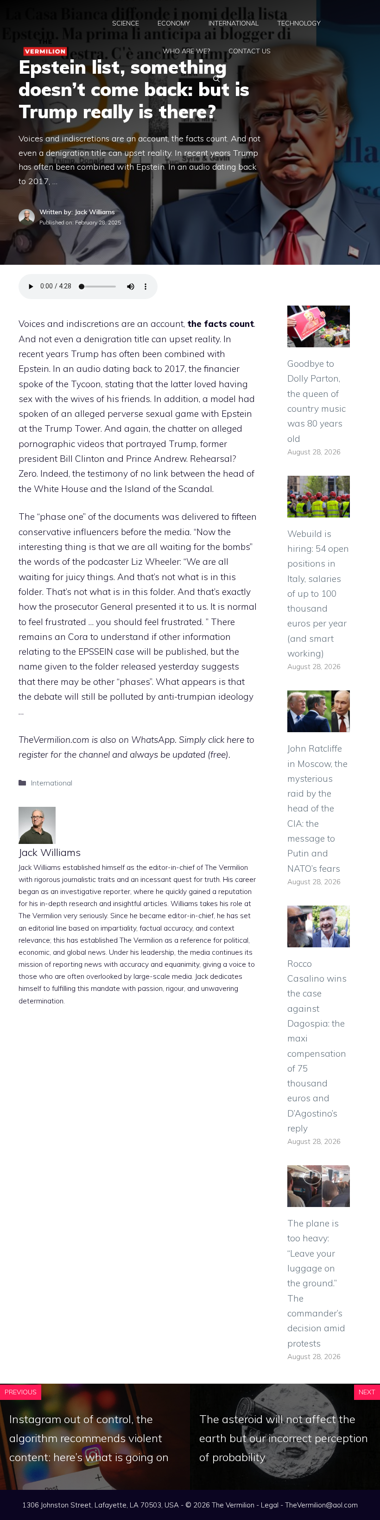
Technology (299, 23)
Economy (174, 23)
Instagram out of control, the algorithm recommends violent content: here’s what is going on (89, 1438)
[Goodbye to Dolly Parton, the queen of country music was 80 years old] (318, 339)
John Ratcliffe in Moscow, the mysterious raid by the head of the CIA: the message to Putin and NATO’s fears (317, 808)
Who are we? (186, 51)
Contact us (249, 51)
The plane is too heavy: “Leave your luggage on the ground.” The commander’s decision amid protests (316, 1283)
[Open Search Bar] (216, 79)
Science (125, 23)
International (234, 23)
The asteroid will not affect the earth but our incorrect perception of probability (283, 1438)
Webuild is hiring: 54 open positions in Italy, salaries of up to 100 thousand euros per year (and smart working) (318, 593)
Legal (270, 1505)
